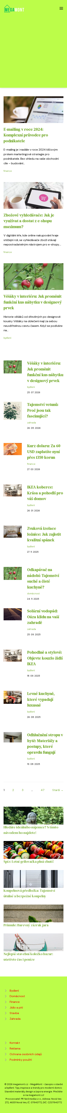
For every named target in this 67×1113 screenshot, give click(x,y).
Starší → (57, 790)
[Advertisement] (33, 48)
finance (8, 170)
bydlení (7, 337)
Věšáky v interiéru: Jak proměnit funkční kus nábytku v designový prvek (33, 302)
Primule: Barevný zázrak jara (26, 925)
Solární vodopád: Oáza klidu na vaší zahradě (43, 616)
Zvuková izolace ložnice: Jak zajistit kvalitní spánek (44, 534)
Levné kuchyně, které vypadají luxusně (41, 699)
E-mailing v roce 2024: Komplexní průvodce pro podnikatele (26, 135)
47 (42, 790)
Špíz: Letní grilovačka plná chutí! (29, 861)
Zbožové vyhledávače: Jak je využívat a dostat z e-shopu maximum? (29, 221)
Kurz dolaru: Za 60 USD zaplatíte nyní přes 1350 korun (43, 451)
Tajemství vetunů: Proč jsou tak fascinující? (42, 410)
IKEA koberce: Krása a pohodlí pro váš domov (45, 493)
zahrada (31, 422)
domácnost (33, 593)
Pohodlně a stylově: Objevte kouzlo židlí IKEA (45, 658)
